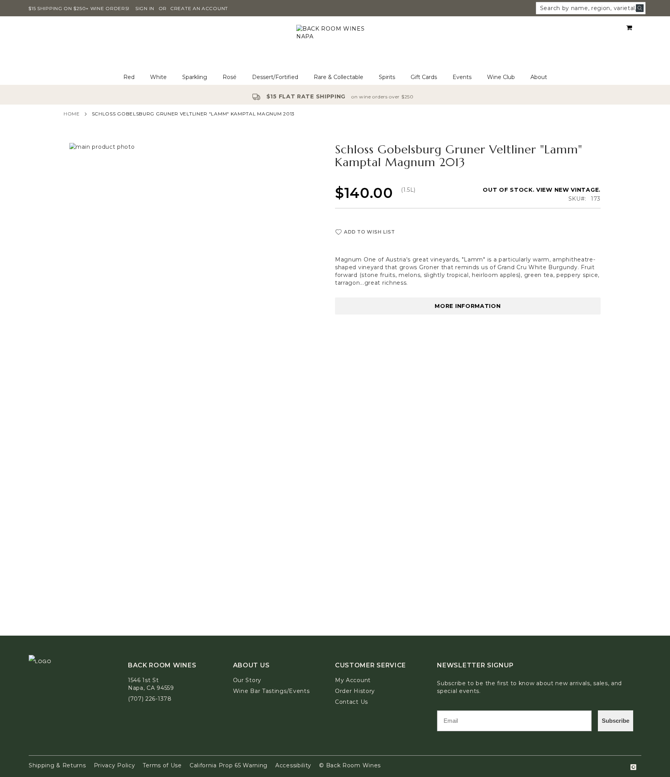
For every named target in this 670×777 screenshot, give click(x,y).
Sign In (144, 8)
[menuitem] (129, 77)
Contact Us (351, 701)
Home (72, 114)
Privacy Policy (114, 765)
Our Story (247, 680)
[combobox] (591, 8)
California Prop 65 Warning (229, 765)
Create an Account (199, 8)
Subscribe (615, 720)
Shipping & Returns (57, 765)
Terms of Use (162, 765)
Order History (355, 691)
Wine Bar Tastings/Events (271, 691)
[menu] (335, 77)
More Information (468, 306)
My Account (353, 680)
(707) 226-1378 (150, 698)
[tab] (335, 77)
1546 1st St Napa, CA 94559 (151, 684)
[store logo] (335, 43)
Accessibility (293, 765)
